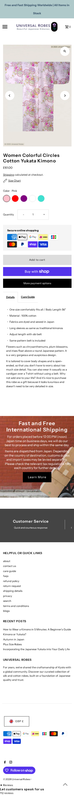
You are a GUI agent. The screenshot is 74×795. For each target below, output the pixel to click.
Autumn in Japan (13, 639)
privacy (7, 596)
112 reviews (6, 793)
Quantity (8, 214)
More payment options (37, 283)
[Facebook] (4, 762)
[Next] (64, 95)
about (6, 561)
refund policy (11, 581)
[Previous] (9, 95)
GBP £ (19, 721)
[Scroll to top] (65, 784)
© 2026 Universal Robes (17, 779)
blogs (6, 610)
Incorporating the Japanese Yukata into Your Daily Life (36, 649)
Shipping (8, 174)
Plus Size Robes (12, 644)
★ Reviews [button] (6, 785)
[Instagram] (10, 762)
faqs (5, 576)
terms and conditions (16, 606)
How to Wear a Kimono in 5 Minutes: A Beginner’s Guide (37, 629)
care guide (9, 571)
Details (10, 297)
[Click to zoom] (64, 51)
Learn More (37, 477)
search (7, 600)
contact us (9, 566)
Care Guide (28, 296)
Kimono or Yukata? (14, 634)
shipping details (12, 590)
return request (12, 586)
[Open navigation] (8, 27)
